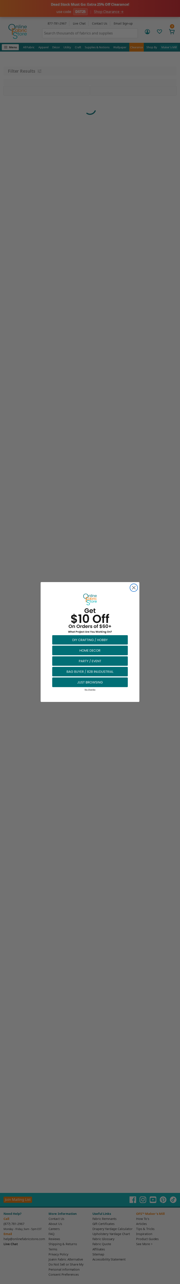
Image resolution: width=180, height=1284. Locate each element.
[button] (90, 639)
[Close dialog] (134, 588)
